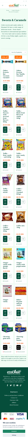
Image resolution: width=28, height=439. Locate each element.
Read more (5, 347)
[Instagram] (14, 385)
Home (7, 10)
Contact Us (14, 397)
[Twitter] (11, 385)
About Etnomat (14, 405)
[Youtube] (17, 385)
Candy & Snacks (15, 10)
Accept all (14, 431)
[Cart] (25, 5)
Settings (14, 435)
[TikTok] (21, 385)
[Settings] (23, 1)
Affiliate (14, 402)
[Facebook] (7, 385)
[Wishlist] (23, 5)
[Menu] (2, 5)
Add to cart (5, 87)
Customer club (14, 400)
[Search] (21, 5)
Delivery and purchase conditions (14, 395)
